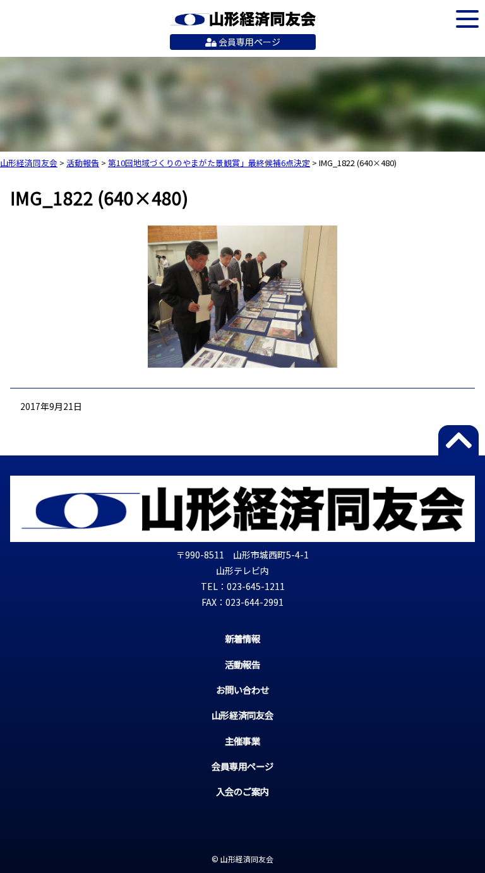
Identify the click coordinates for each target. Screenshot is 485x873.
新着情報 (242, 638)
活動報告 (242, 664)
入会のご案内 (242, 791)
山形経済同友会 (243, 19)
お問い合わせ (242, 689)
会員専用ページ (248, 41)
